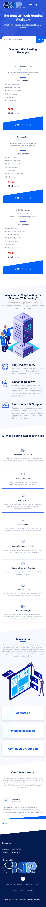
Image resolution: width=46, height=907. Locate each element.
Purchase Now (24, 125)
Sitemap (19, 884)
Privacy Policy (35, 884)
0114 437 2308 (17, 849)
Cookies (12, 884)
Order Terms (29, 890)
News (7, 884)
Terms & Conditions (18, 890)
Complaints (26, 884)
